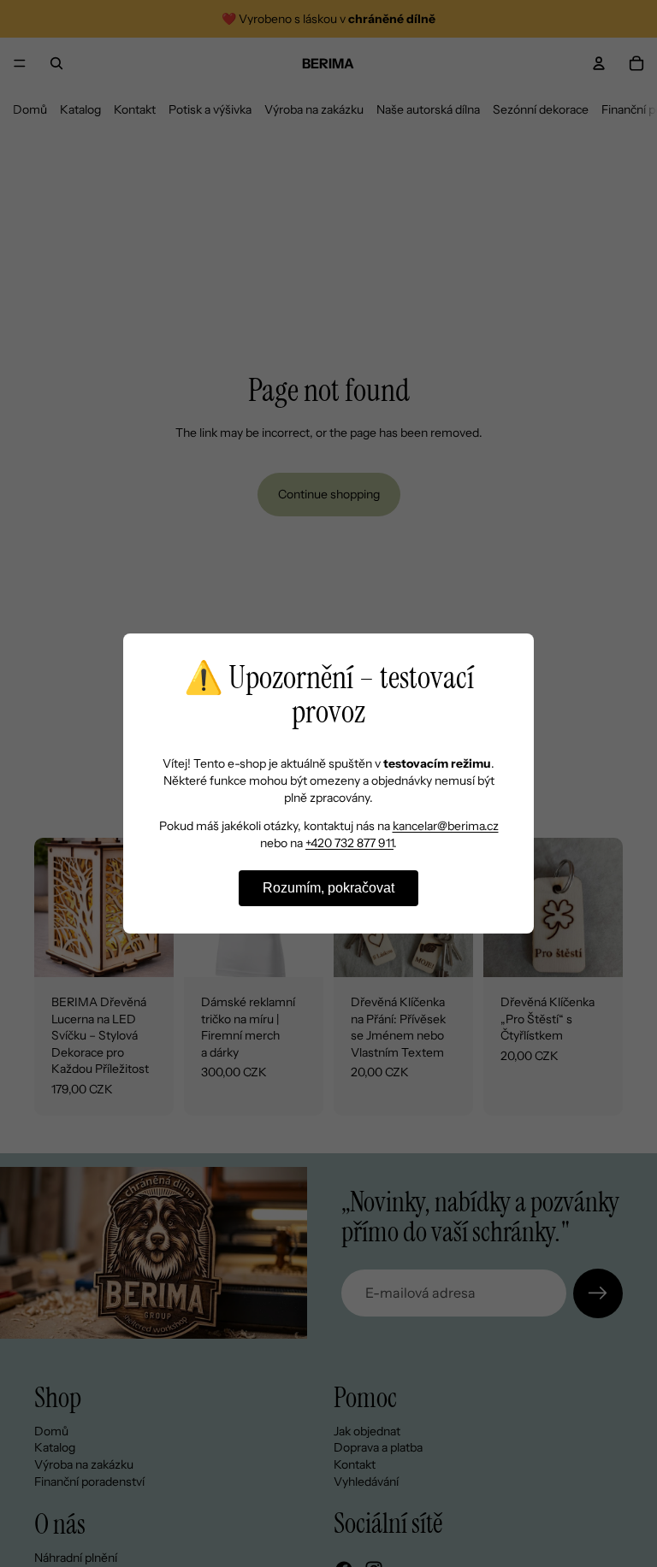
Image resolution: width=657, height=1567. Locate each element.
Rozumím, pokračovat (328, 888)
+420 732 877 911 (349, 843)
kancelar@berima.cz (446, 826)
